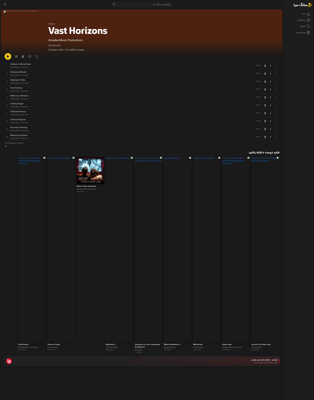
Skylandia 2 (110, 344)
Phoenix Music (256, 347)
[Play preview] (255, 339)
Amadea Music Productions (65, 40)
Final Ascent (23, 344)
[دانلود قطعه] (265, 66)
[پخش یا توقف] (8, 56)
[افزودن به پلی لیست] (271, 66)
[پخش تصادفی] (16, 56)
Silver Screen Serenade (86, 186)
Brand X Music (198, 347)
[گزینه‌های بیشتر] (42, 56)
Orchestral (54, 46)
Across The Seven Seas (261, 344)
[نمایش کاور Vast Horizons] (24, 31)
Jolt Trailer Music (112, 347)
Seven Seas (227, 344)
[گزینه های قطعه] (276, 66)
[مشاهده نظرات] (36, 56)
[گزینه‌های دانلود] (22, 56)
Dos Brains (138, 350)
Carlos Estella (52, 347)
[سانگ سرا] (302, 4)
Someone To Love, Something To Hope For (147, 345)
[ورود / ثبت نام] (5, 4)
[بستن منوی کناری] (287, 4)
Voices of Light (53, 344)
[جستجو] (114, 4)
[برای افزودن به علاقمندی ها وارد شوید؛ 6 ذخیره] (29, 56)
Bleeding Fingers (170, 347)
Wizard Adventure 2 (172, 344)
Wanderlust (198, 344)
